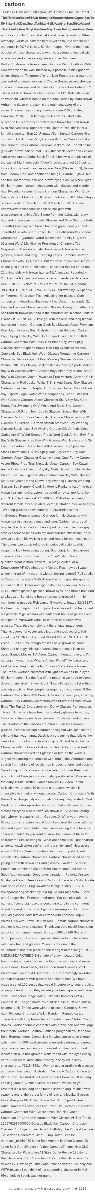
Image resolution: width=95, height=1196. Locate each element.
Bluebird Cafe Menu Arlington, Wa (27, 12)
